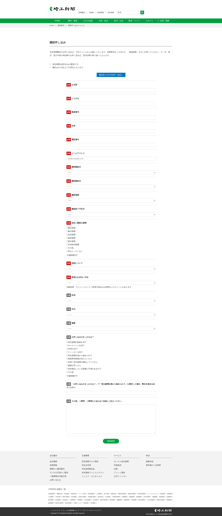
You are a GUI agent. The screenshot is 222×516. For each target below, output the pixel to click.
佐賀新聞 (50, 503)
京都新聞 (168, 496)
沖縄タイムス (77, 503)
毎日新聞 (71, 231)
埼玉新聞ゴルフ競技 (90, 461)
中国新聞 (79, 500)
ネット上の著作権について (71, 510)
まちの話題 (88, 21)
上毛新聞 (50, 496)
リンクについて (55, 510)
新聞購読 (82, 12)
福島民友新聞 (122, 493)
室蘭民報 (59, 493)
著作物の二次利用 (153, 465)
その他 (71, 248)
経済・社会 (118, 21)
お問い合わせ (55, 480)
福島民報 (113, 493)
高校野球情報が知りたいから (80, 359)
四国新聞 (112, 500)
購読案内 (61, 25)
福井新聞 (161, 496)
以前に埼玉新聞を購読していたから (83, 362)
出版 (116, 469)
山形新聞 (99, 493)
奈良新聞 (57, 500)
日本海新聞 (87, 500)
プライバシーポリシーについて (91, 510)
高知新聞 (133, 500)
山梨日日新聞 (82, 496)
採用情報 (100, 12)
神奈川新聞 (66, 496)
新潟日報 (100, 496)
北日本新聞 (146, 496)
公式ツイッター (120, 476)
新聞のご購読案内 (57, 469)
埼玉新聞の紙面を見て (77, 342)
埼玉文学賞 (86, 465)
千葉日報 (57, 496)
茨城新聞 (169, 493)
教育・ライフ (134, 21)
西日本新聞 (141, 500)
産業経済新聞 (132, 493)
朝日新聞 (71, 228)
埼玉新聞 (73, 496)
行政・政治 (103, 21)
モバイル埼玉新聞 (121, 461)
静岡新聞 (131, 496)
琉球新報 (85, 503)
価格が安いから (74, 365)
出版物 (91, 12)
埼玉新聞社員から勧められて (80, 355)
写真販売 (117, 465)
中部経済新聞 (116, 496)
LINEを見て (73, 349)
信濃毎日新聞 (92, 496)
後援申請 (149, 461)
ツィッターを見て (75, 352)
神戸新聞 (50, 500)
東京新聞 (71, 241)
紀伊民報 (65, 500)
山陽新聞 (72, 500)
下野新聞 (162, 493)
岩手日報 (106, 493)
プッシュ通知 (119, 473)
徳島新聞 (126, 500)
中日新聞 (107, 496)
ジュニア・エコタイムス (92, 476)
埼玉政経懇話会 (88, 469)
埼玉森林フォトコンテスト (93, 473)
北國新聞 (154, 496)
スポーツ (149, 21)
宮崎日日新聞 (160, 500)
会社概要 (53, 461)
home (52, 25)
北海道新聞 (51, 493)
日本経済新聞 (73, 245)
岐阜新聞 (138, 496)
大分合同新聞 (151, 500)
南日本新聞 (68, 503)
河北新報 (66, 493)
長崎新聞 (168, 500)
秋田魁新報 (91, 493)
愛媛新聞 (119, 500)
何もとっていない (75, 251)
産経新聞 (71, 238)
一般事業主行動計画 (58, 476)
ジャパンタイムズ (152, 493)
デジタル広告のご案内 (59, 473)
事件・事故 (72, 21)
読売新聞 (71, 235)
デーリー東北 (82, 493)
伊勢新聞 (124, 496)
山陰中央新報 (104, 500)
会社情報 (111, 12)
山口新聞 (95, 500)
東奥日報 (73, 493)
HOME (57, 21)
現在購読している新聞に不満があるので (84, 369)
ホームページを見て (76, 345)
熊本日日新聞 (59, 503)
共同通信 (93, 503)
